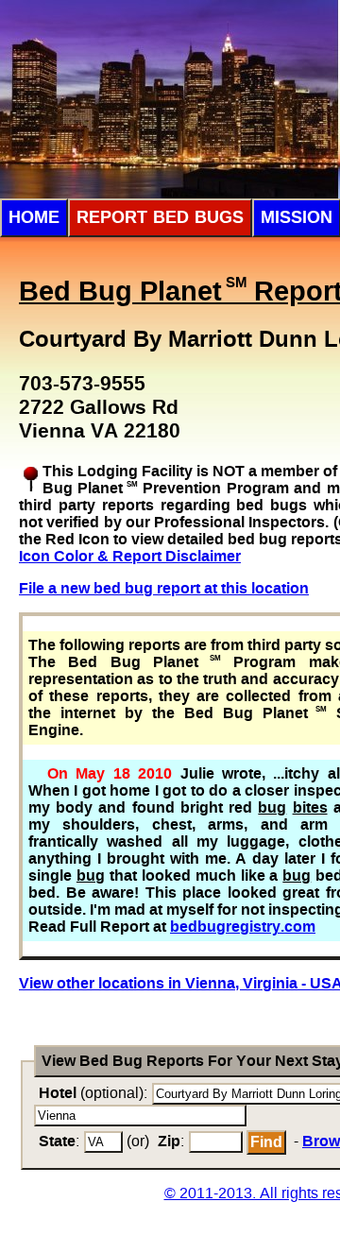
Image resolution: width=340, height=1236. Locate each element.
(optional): (93, 1093)
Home (34, 217)
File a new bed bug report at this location (164, 588)
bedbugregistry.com (242, 926)
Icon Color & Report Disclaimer (130, 556)
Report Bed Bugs (160, 217)
